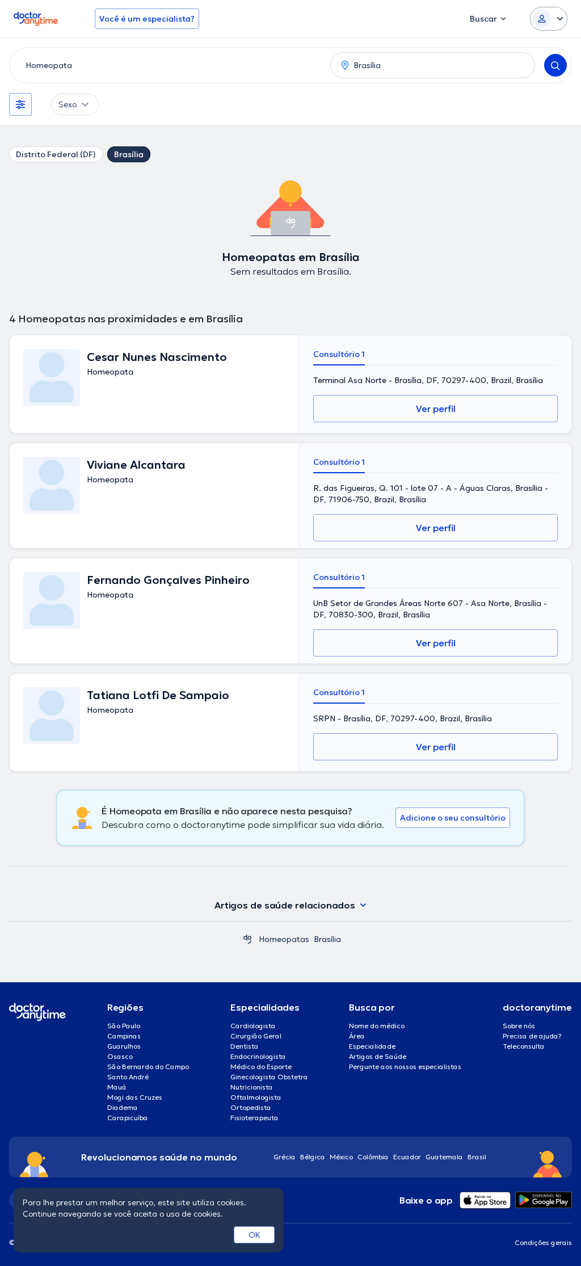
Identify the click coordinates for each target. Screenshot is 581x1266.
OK (254, 1235)
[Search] (555, 65)
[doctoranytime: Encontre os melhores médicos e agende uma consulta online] (247, 939)
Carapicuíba (127, 1117)
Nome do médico (377, 1025)
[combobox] (167, 65)
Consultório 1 (339, 354)
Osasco (120, 1056)
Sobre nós (519, 1025)
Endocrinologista (258, 1056)
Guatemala (444, 1157)
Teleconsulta (524, 1046)
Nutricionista (251, 1087)
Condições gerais (543, 1242)
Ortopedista (250, 1107)
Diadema (122, 1107)
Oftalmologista (255, 1097)
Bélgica (312, 1157)
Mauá (117, 1087)
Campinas (124, 1036)
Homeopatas (284, 939)
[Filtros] (20, 104)
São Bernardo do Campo (148, 1066)
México (341, 1157)
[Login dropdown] (548, 19)
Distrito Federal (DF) (56, 154)
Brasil (477, 1157)
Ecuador (407, 1157)
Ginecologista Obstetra (269, 1076)
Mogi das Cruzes (134, 1097)
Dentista (244, 1046)
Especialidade (372, 1046)
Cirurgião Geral (255, 1036)
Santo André (128, 1076)
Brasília (129, 154)
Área (357, 1036)
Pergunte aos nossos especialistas (405, 1066)
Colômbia (373, 1157)
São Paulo (123, 1025)
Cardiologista (253, 1025)
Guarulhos (124, 1046)
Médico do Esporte (261, 1066)
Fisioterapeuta (254, 1117)
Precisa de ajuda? (532, 1036)
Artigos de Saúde (377, 1056)
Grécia (284, 1157)
